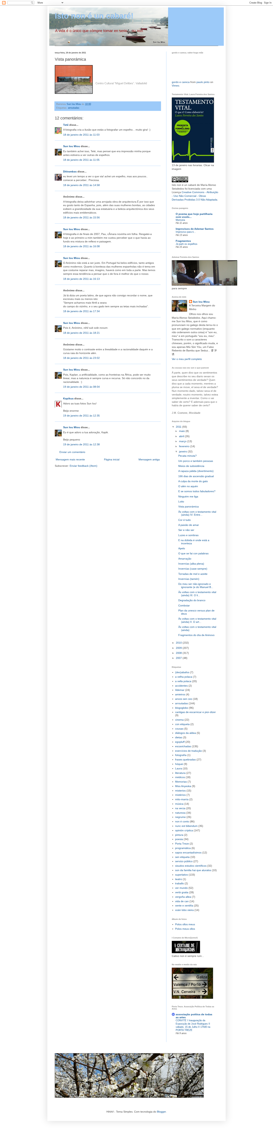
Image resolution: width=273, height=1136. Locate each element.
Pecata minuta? (187, 455)
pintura (179, 834)
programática (183, 848)
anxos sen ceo (183, 698)
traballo (179, 883)
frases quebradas (185, 759)
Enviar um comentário (72, 452)
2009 (179, 647)
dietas (178, 737)
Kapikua (68, 398)
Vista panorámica (188, 506)
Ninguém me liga (188, 496)
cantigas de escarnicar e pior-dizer (195, 712)
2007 (179, 657)
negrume (180, 816)
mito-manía (181, 799)
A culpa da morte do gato (193, 481)
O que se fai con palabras (193, 553)
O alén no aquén (188, 486)
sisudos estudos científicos (191, 865)
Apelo (181, 548)
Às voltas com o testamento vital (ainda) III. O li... (197, 594)
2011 (179, 426)
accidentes (181, 685)
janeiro (183, 451)
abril (182, 436)
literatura (180, 772)
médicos (180, 777)
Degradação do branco (191, 600)
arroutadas (73, 108)
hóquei (179, 763)
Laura (178, 768)
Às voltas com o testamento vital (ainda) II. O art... (197, 620)
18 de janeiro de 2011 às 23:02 (81, 357)
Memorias (181, 781)
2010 (179, 642)
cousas (179, 728)
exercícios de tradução (188, 750)
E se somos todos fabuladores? (196, 491)
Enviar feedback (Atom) (83, 465)
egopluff (180, 741)
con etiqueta (182, 724)
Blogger (161, 1111)
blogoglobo (181, 707)
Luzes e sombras (188, 535)
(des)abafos (182, 672)
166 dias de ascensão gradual (196, 476)
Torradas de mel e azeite (192, 573)
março (183, 441)
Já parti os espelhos (186, 244)
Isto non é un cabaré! (94, 16)
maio (182, 431)
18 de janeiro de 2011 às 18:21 (81, 332)
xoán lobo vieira (184, 910)
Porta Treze (182, 843)
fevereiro (184, 446)
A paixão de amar (188, 524)
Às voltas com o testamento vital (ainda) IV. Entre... (197, 513)
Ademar (179, 689)
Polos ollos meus (185, 924)
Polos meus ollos (185, 928)
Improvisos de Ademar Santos (195, 228)
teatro (178, 879)
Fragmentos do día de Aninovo (196, 635)
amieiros (180, 694)
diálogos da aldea (185, 732)
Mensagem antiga (149, 459)
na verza (180, 808)
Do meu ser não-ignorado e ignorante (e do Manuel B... (195, 585)
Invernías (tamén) (188, 578)
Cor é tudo (184, 519)
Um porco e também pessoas (195, 460)
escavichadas (183, 746)
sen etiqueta (182, 856)
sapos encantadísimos (188, 852)
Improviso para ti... (186, 231)
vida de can (182, 901)
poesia (179, 839)
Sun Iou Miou (71, 146)
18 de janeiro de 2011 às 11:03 (81, 134)
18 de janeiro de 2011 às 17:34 (81, 311)
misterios (180, 790)
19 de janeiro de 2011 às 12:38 (81, 444)
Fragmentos (183, 240)
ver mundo (181, 887)
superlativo (181, 874)
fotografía (180, 755)
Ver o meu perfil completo (187, 359)
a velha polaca (183, 676)
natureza (180, 812)
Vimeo (175, 85)
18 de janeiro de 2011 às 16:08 (81, 246)
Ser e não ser (186, 529)
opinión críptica (184, 830)
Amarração (184, 558)
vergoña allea (183, 896)
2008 (179, 652)
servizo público (184, 861)
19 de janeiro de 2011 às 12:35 (81, 415)
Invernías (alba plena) (191, 563)
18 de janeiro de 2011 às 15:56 (81, 217)
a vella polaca (183, 681)
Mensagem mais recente (70, 459)
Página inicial (111, 459)
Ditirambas (70, 171)
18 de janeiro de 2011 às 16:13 (81, 278)
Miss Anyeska (183, 786)
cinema (179, 719)
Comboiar (184, 605)
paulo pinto (202, 82)
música (179, 803)
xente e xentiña (184, 905)
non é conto (182, 821)
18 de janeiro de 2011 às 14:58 (81, 185)
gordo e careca (181, 82)
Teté (66, 124)
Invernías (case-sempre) (192, 568)
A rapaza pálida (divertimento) (196, 471)
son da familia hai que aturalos (193, 870)
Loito (181, 501)
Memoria (180, 220)
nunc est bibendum (186, 825)
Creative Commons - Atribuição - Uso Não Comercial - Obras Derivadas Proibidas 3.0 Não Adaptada (195, 196)
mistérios (180, 794)
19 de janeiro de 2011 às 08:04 (81, 386)
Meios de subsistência (191, 465)
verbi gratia (181, 892)
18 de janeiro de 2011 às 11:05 (81, 159)
